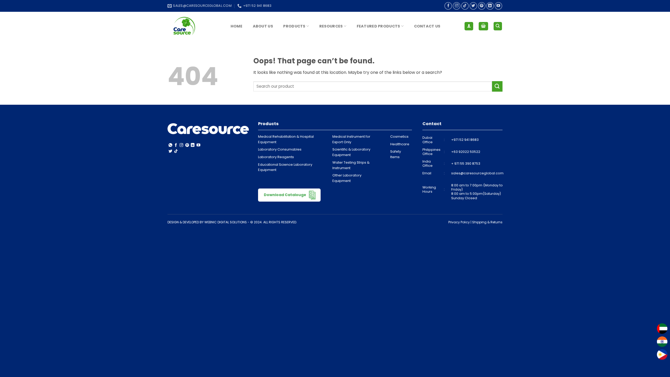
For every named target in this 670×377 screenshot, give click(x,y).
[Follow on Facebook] (448, 6)
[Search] (498, 26)
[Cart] (483, 26)
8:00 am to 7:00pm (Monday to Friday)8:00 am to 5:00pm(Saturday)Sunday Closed (477, 191)
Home (236, 26)
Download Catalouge (285, 194)
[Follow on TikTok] (465, 6)
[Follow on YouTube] (498, 6)
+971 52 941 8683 (465, 139)
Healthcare (399, 144)
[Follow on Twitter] (473, 6)
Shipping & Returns (487, 222)
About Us (263, 26)
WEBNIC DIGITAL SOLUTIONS (225, 222)
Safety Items (395, 154)
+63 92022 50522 (465, 151)
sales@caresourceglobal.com (477, 173)
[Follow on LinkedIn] (490, 6)
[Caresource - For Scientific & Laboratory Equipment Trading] (194, 26)
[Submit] (497, 86)
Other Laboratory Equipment (346, 178)
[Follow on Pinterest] (481, 6)
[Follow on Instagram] (456, 6)
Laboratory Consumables (280, 149)
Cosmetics (399, 136)
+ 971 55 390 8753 (465, 163)
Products (294, 26)
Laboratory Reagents (276, 156)
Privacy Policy (459, 222)
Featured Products (378, 26)
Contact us (427, 26)
